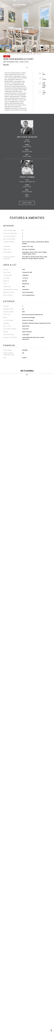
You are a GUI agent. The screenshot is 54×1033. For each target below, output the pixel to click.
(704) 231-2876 (27, 146)
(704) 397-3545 (27, 186)
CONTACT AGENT (27, 203)
